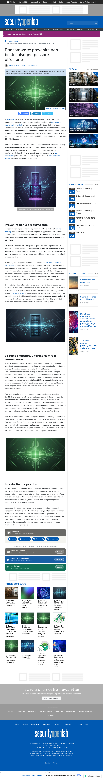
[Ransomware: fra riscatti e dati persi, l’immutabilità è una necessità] (11, 646)
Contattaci (78, 724)
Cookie (47, 763)
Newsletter (93, 29)
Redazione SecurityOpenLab (17, 65)
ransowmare (10, 119)
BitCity (10, 711)
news (16, 41)
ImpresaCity (35, 2)
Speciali (25, 724)
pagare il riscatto (18, 293)
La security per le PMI (78, 84)
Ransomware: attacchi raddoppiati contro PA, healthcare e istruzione (42, 632)
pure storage (54, 539)
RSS (86, 724)
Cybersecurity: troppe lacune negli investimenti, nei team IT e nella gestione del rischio (59, 660)
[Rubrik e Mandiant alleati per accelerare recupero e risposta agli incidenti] (59, 593)
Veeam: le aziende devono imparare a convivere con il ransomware (59, 629)
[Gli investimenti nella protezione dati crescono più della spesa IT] (27, 618)
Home (10, 29)
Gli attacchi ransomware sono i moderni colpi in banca (10, 602)
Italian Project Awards (88, 2)
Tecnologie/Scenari (21, 29)
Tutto (96, 184)
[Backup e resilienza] (83, 95)
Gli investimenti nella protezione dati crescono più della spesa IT (27, 629)
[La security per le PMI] (83, 79)
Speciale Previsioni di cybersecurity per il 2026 (83, 145)
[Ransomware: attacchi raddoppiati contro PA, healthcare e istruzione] (43, 618)
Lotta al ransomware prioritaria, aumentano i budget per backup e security (42, 658)
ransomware (26, 539)
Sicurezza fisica (58, 29)
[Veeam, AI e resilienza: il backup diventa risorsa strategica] (27, 593)
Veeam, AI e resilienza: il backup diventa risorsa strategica (27, 603)
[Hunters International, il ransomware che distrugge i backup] (43, 593)
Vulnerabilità (35, 29)
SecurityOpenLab (49, 2)
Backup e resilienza (77, 100)
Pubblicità (67, 724)
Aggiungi (59, 559)
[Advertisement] (51, 676)
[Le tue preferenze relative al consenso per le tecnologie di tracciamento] (92, 776)
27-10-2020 (33, 65)
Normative (70, 29)
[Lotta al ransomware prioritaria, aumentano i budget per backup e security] (43, 646)
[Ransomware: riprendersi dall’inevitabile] (27, 646)
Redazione (46, 724)
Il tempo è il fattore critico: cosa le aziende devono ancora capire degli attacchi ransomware (11, 631)
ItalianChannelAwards (87, 711)
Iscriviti (59, 552)
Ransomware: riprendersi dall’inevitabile (26, 657)
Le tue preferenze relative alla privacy (60, 775)
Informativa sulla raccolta (32, 775)
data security (40, 539)
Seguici (59, 567)
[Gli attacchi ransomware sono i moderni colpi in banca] (11, 593)
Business (80, 29)
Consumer (46, 29)
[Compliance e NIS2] (83, 110)
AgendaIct (51, 715)
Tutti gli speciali (91, 69)
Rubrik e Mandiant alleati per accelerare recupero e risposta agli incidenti (59, 604)
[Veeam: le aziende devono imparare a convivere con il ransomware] (59, 618)
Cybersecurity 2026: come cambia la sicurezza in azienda (83, 130)
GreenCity (59, 711)
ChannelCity (23, 2)
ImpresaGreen (71, 711)
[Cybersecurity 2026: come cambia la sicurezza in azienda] (83, 126)
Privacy (55, 763)
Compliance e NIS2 (77, 115)
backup (13, 539)
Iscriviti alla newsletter (51, 698)
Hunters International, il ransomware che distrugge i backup (42, 603)
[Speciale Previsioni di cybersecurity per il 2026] (83, 141)
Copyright (57, 724)
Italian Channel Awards (68, 2)
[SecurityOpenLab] (21, 22)
